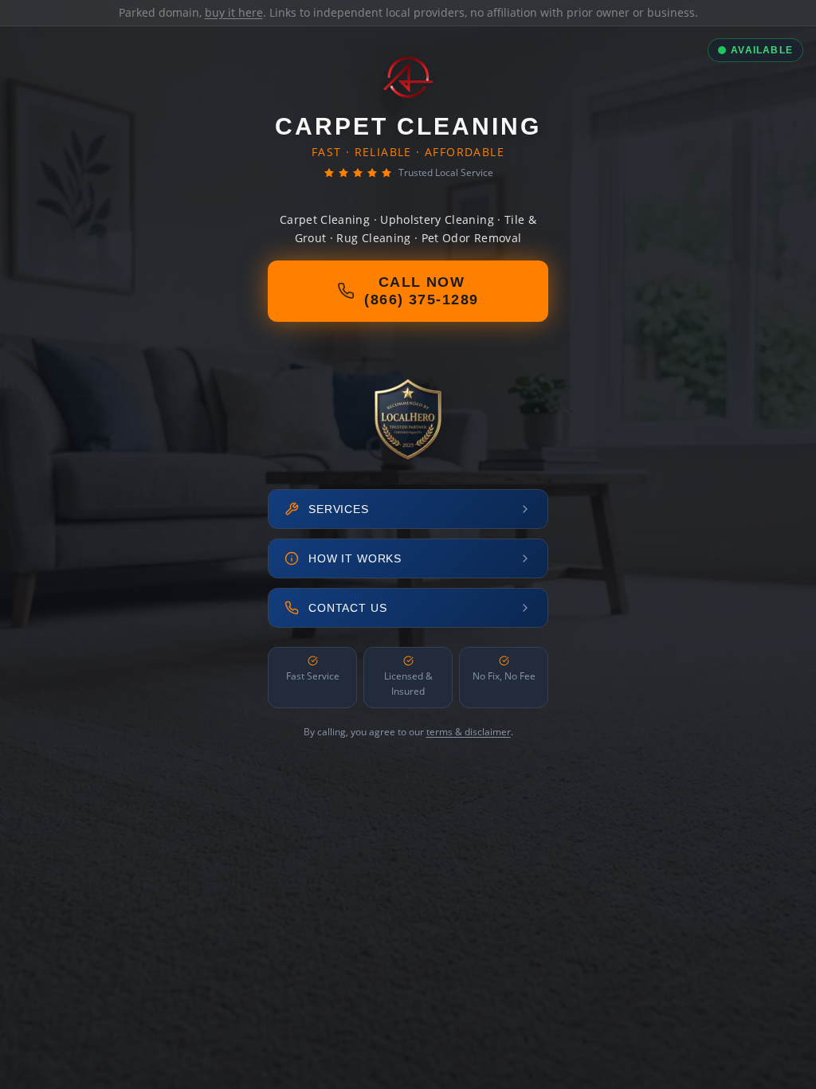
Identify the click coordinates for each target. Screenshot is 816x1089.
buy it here (234, 12)
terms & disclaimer (468, 731)
